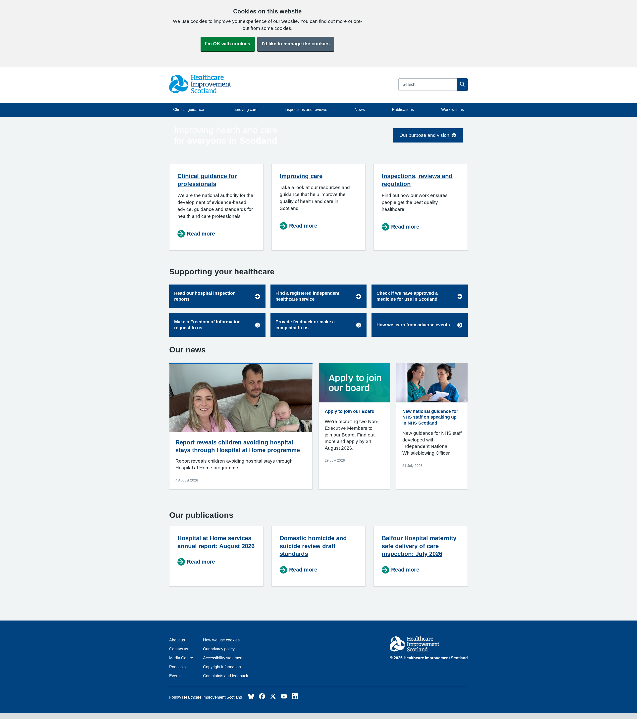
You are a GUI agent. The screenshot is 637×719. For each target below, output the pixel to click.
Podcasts (177, 667)
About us (177, 640)
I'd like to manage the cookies (296, 43)
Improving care (244, 109)
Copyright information (222, 667)
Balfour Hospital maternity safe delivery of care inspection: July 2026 (419, 546)
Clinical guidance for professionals (207, 180)
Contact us (178, 649)
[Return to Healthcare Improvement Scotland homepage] (429, 644)
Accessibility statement (223, 658)
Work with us (452, 109)
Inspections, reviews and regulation (417, 180)
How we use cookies (221, 640)
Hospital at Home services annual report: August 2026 (216, 542)
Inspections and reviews (306, 109)
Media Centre (181, 658)
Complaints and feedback (225, 676)
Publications (403, 109)
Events (175, 676)
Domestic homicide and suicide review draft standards (313, 546)
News (360, 109)
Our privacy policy (219, 649)
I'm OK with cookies (227, 43)
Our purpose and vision (424, 135)
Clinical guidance (188, 109)
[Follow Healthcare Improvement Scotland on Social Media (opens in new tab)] (251, 697)
